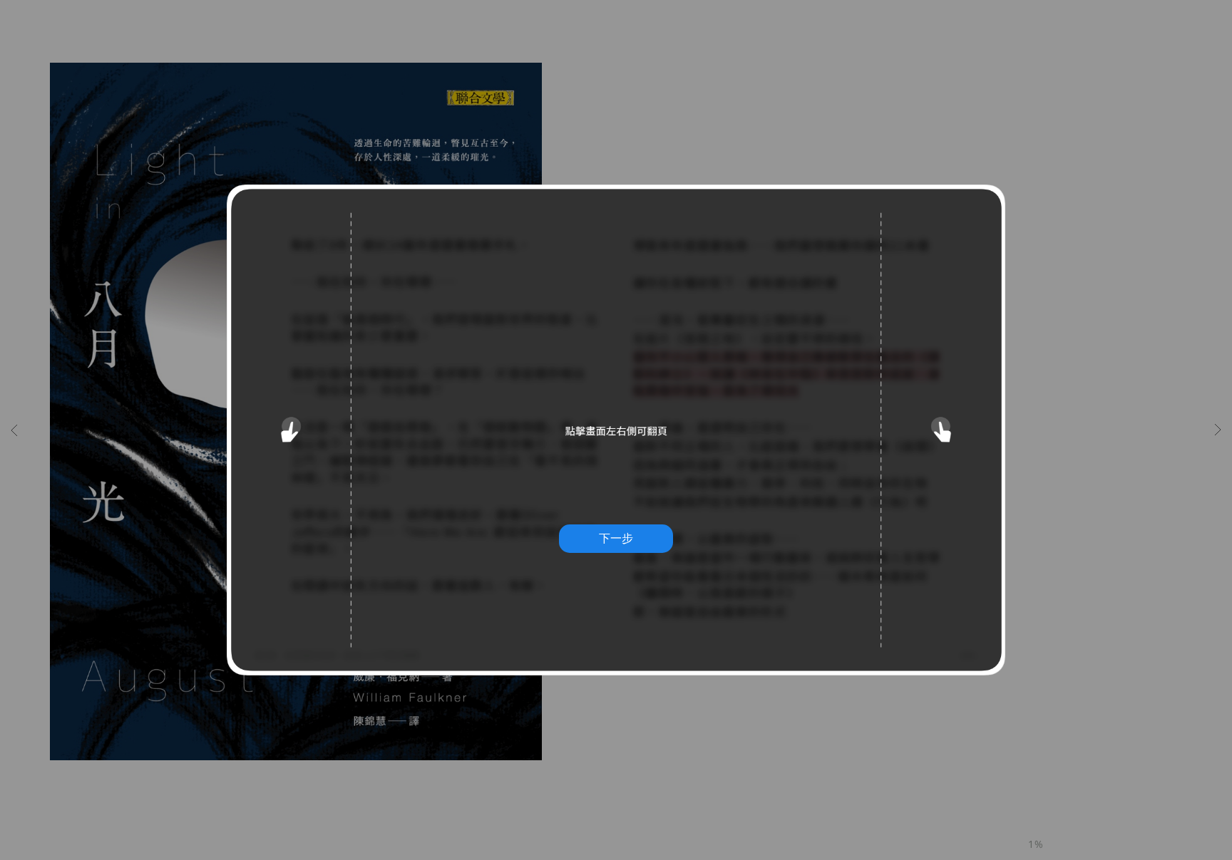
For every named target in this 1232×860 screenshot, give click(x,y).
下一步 (616, 538)
